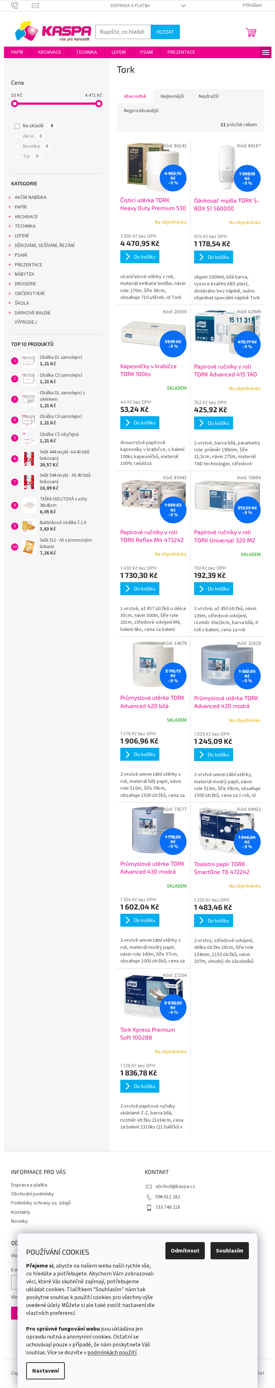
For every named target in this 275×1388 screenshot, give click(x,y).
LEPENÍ (22, 235)
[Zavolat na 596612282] (21, 5)
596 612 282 (167, 1197)
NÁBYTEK (24, 274)
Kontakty (20, 1212)
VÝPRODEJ (26, 322)
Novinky (19, 1221)
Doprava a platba (130, 6)
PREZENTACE (28, 264)
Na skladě (38, 125)
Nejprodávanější (141, 110)
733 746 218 (167, 1207)
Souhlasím (229, 1251)
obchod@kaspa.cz (175, 1186)
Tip (30, 156)
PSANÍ (21, 255)
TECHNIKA (25, 226)
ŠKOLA (22, 303)
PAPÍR (21, 207)
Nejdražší (209, 96)
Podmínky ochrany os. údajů (41, 1203)
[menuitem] (17, 52)
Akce (32, 136)
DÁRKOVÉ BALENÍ (32, 313)
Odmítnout (185, 1251)
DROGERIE (25, 283)
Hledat (165, 32)
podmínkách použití (111, 1352)
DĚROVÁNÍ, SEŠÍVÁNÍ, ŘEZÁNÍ (44, 245)
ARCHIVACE (26, 216)
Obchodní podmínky (32, 1194)
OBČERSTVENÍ (29, 293)
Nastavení (45, 1371)
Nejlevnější (172, 96)
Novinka (35, 146)
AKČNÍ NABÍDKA (31, 197)
